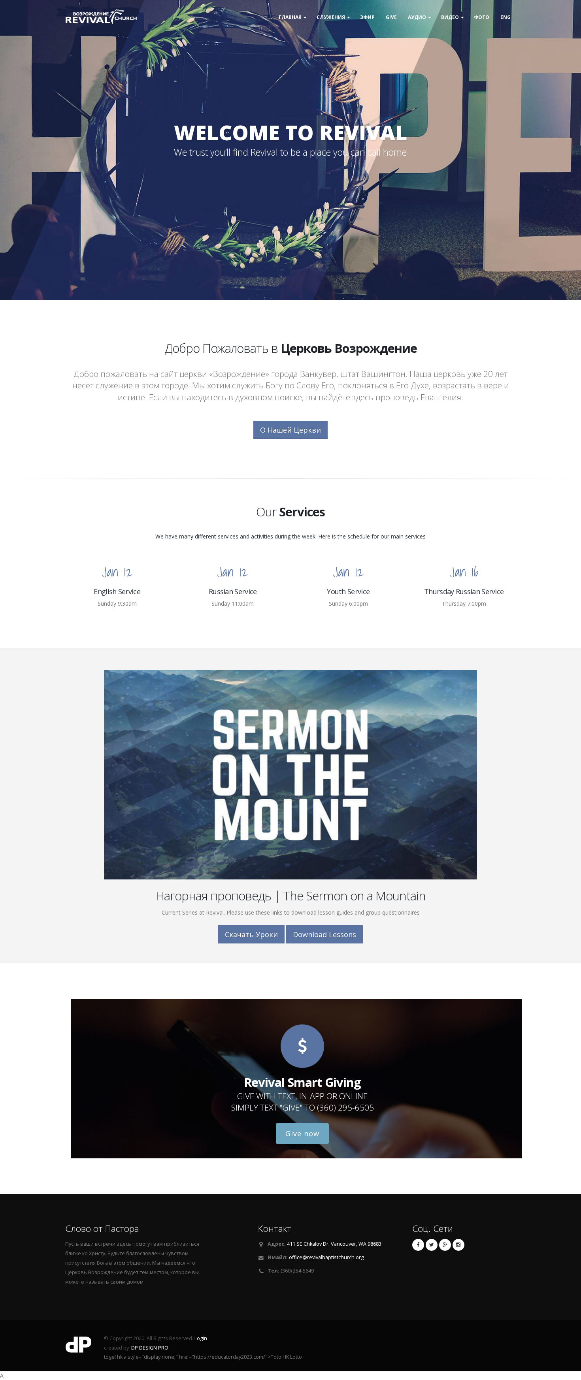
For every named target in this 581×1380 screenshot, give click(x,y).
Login (200, 1338)
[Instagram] (458, 1245)
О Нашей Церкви (290, 430)
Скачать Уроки (251, 934)
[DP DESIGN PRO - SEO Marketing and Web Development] (78, 1347)
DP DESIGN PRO (149, 1347)
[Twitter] (432, 1245)
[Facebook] (418, 1245)
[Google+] (445, 1245)
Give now (302, 1133)
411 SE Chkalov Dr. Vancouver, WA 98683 (334, 1244)
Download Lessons (324, 934)
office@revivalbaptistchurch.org (326, 1257)
